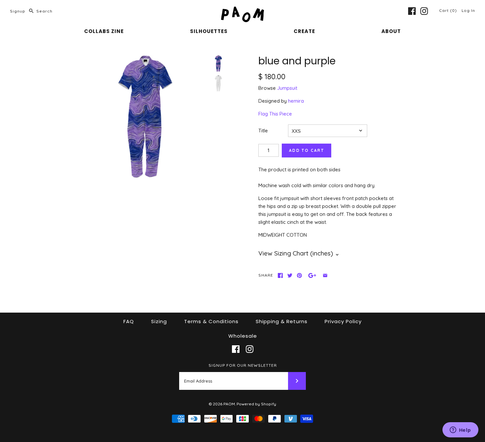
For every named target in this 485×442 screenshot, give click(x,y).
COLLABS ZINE (104, 31)
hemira (296, 101)
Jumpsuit (287, 88)
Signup (17, 11)
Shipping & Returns (281, 321)
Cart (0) (448, 10)
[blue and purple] (145, 116)
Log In (468, 10)
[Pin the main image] (299, 275)
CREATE (304, 31)
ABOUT (391, 31)
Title (263, 130)
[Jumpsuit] (218, 83)
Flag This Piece (275, 114)
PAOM (229, 403)
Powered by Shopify (256, 403)
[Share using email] (325, 275)
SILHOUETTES (209, 31)
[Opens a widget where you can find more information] (460, 430)
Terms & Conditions (211, 321)
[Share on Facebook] (280, 275)
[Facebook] (412, 11)
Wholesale (242, 335)
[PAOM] (242, 10)
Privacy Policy (343, 321)
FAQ (128, 321)
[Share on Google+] (312, 275)
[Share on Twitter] (289, 275)
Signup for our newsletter (243, 365)
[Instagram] (424, 11)
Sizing (159, 321)
